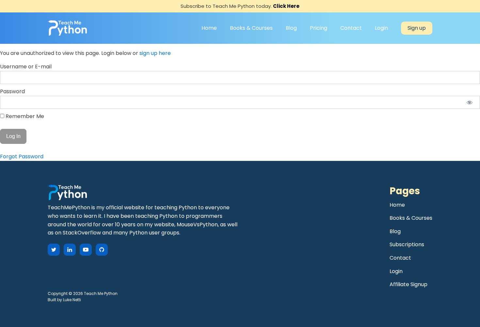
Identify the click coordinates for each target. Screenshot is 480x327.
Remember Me (24, 116)
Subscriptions (407, 244)
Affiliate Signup (408, 284)
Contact (351, 28)
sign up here (155, 53)
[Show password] (469, 102)
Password (12, 91)
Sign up (417, 28)
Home (209, 28)
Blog (291, 28)
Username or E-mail (26, 66)
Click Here (286, 6)
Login (381, 28)
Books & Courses (251, 28)
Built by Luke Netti (64, 299)
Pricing (318, 28)
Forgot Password (21, 156)
